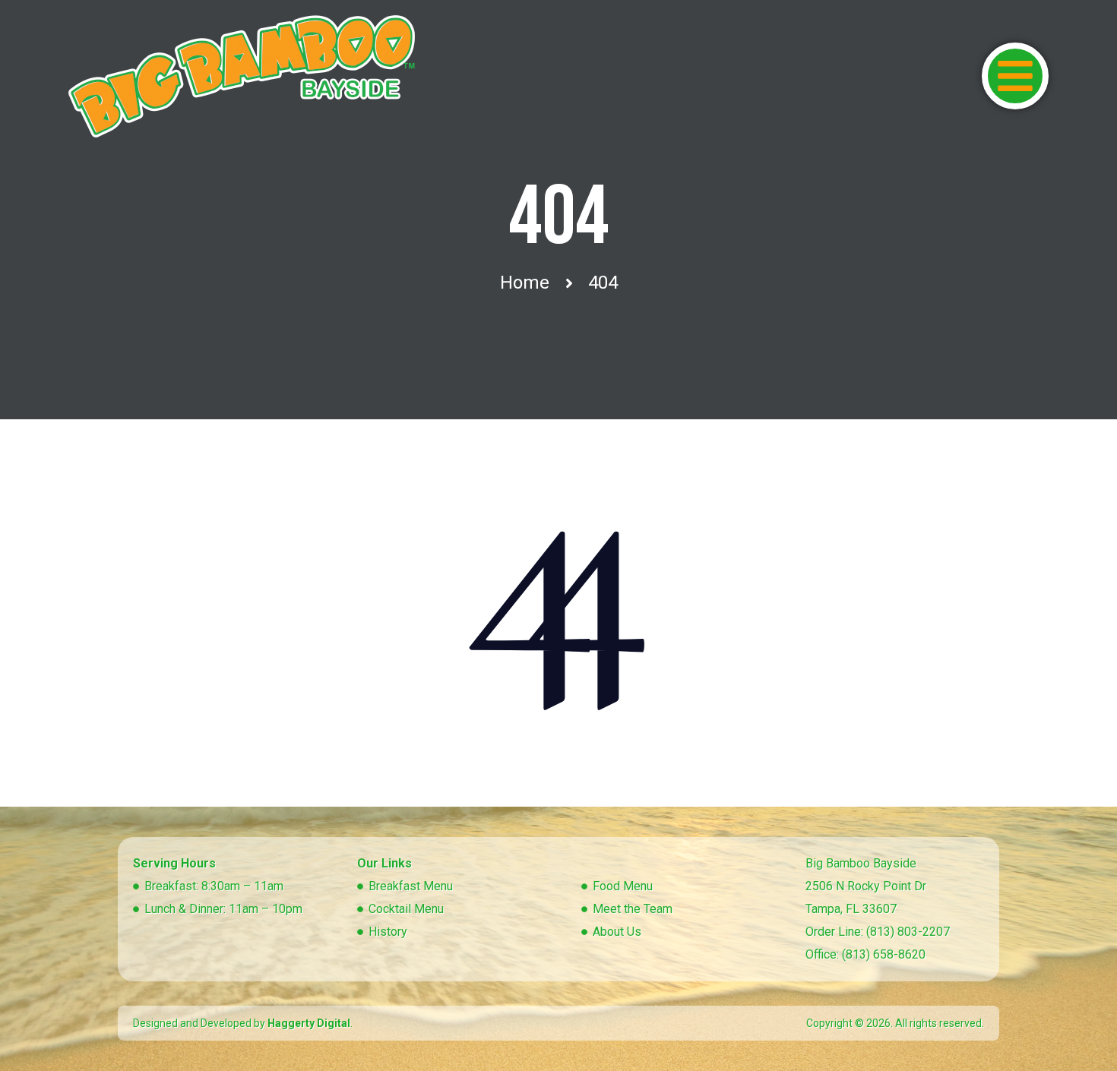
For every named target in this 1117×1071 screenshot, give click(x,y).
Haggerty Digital (308, 1023)
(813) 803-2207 (908, 931)
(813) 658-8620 (884, 954)
